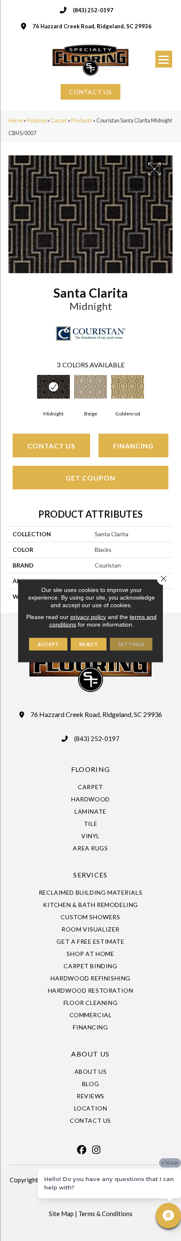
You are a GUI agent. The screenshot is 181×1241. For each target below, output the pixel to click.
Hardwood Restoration (90, 990)
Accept (48, 644)
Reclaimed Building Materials (91, 892)
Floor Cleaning (90, 1002)
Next (168, 390)
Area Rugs (90, 848)
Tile (90, 823)
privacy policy (88, 616)
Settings (131, 644)
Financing (133, 446)
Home (15, 120)
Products (81, 120)
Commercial (90, 1014)
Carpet (59, 120)
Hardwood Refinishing (90, 978)
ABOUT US (90, 1054)
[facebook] (82, 1149)
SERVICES (90, 875)
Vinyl (90, 835)
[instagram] (96, 1149)
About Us (91, 1071)
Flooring (36, 120)
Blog (90, 1083)
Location (90, 1108)
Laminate (90, 811)
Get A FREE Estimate (90, 941)
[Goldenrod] (127, 387)
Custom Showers (90, 917)
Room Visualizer (90, 929)
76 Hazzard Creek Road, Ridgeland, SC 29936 (92, 26)
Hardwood (90, 799)
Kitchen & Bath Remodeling (90, 904)
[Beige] (90, 387)
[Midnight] (53, 387)
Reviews (90, 1096)
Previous (12, 390)
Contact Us (51, 446)
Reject (88, 644)
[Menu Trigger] (163, 59)
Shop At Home (90, 953)
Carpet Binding (90, 965)
